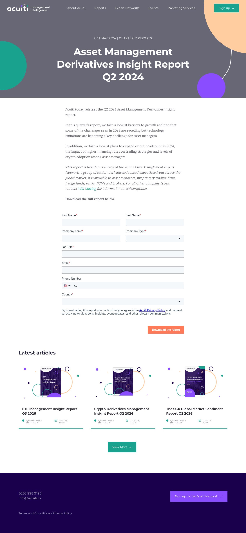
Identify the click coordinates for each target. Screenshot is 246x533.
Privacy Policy (62, 513)
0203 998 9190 (30, 493)
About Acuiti (76, 8)
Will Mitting (87, 189)
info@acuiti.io (30, 498)
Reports (100, 8)
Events (153, 8)
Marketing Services (181, 8)
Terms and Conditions (34, 513)
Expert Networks (127, 8)
